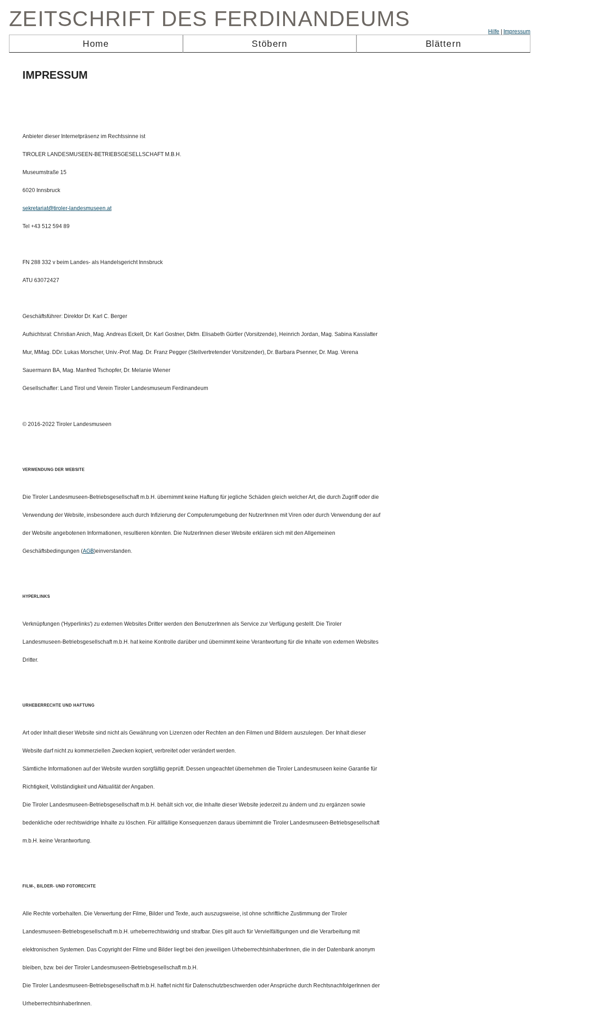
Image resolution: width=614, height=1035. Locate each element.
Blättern (443, 44)
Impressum (516, 31)
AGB (88, 551)
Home (96, 44)
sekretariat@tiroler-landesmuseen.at (66, 208)
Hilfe (493, 31)
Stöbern (269, 44)
